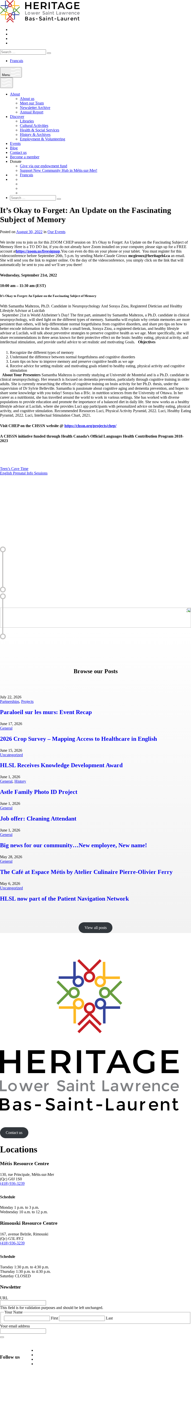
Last (109, 1318)
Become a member (24, 157)
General (6, 728)
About (15, 94)
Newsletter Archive (35, 107)
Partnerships (9, 701)
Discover (17, 116)
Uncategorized (11, 755)
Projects (27, 701)
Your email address (15, 1326)
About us (27, 98)
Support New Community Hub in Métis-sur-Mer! (58, 170)
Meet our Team (32, 103)
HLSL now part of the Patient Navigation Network (64, 898)
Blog (14, 148)
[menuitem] (16, 61)
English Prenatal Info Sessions (24, 473)
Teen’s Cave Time (14, 469)
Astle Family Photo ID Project (38, 792)
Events (15, 143)
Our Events (56, 232)
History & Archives (35, 134)
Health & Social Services (39, 130)
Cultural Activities (34, 125)
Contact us (18, 152)
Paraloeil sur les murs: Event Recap (46, 712)
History (20, 781)
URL (4, 1298)
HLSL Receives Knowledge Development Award (61, 765)
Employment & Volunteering (42, 139)
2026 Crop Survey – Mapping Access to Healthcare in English (78, 739)
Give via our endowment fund (43, 166)
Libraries (27, 121)
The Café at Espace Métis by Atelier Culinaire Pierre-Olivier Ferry (86, 872)
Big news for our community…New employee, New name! (73, 845)
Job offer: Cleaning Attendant (38, 818)
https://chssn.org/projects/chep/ (90, 426)
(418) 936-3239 (12, 1183)
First (54, 1318)
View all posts (96, 928)
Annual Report (31, 112)
